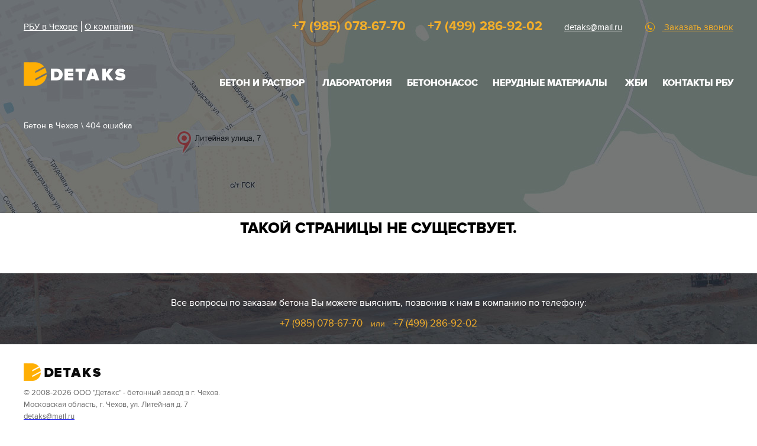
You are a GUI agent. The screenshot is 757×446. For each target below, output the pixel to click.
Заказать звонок (697, 27)
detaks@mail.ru (593, 27)
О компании (109, 26)
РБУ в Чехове (50, 26)
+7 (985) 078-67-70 (349, 26)
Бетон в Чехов (51, 126)
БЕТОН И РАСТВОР (262, 83)
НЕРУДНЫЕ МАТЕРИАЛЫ (550, 83)
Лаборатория (357, 83)
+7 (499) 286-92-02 (485, 26)
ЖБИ (636, 83)
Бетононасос (442, 83)
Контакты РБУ (697, 83)
